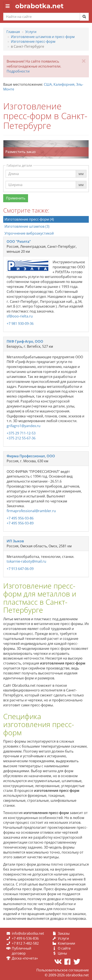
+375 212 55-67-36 (21, 438)
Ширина (15, 180)
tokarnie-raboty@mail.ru (26, 561)
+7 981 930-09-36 (20, 323)
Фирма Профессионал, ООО (31, 456)
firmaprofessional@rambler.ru (31, 510)
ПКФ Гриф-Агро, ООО (25, 341)
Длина (13, 169)
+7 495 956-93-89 (20, 523)
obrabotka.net (39, 6)
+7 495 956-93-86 (20, 518)
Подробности (18, 71)
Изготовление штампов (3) (26, 226)
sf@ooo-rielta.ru (20, 316)
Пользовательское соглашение (62, 970)
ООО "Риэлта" (19, 241)
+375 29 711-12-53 (21, 433)
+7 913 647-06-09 (20, 568)
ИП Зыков (15, 541)
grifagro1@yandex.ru (23, 425)
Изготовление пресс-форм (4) (29, 219)
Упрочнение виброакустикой (29, 233)
